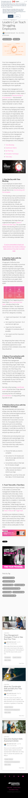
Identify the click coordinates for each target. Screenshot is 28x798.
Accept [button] (10, 16)
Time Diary (8, 157)
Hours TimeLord (9, 510)
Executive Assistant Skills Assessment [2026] (13, 740)
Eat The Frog (9, 151)
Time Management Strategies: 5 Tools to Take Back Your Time (13, 637)
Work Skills (16, 39)
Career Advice (7, 39)
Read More (21, 663)
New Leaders (19, 585)
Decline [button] (17, 16)
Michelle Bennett (10, 33)
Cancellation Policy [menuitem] (13, 789)
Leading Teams (8, 578)
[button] (18, 1)
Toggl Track (19, 510)
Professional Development (11, 588)
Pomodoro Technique (12, 154)
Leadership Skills (8, 581)
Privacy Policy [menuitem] (16, 787)
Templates (7, 657)
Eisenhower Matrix (11, 148)
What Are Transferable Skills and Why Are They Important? (13, 688)
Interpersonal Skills (9, 595)
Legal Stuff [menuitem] (9, 787)
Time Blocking (9, 145)
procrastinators (7, 395)
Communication (18, 592)
